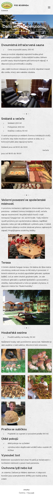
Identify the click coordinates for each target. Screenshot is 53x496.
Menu (49, 7)
